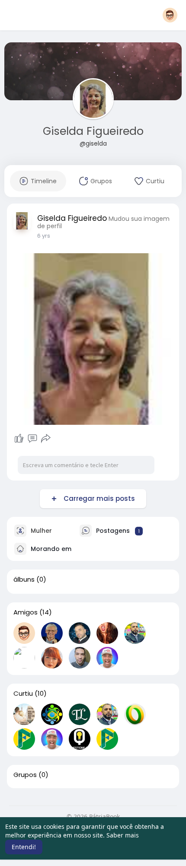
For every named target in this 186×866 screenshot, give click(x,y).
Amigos (25, 612)
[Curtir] (19, 438)
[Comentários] (32, 438)
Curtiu (23, 693)
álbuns (24, 579)
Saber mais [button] (122, 835)
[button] (170, 15)
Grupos (25, 774)
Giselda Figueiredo (93, 131)
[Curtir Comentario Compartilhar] (32, 438)
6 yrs (43, 236)
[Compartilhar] (45, 438)
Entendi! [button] (24, 847)
